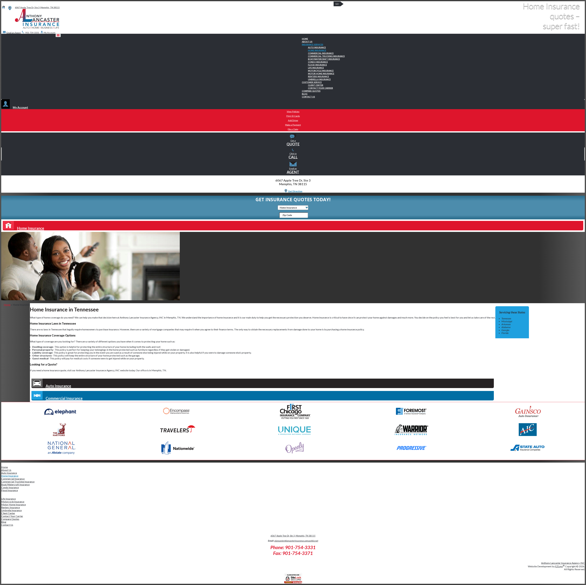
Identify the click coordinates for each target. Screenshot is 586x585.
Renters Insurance (318, 76)
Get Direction (295, 191)
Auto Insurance (317, 47)
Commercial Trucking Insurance (326, 56)
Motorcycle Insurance (321, 70)
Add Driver (293, 120)
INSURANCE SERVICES (312, 44)
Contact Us (308, 97)
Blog (304, 94)
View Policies (293, 111)
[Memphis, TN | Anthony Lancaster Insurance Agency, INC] (37, 28)
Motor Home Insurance (321, 73)
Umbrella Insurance (319, 79)
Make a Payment (293, 125)
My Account (20, 107)
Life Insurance (316, 68)
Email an (293, 170)
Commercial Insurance (321, 53)
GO (337, 4)
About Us (307, 41)
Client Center (315, 85)
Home (305, 39)
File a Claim (293, 129)
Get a (293, 142)
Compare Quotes (311, 91)
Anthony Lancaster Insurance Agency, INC (563, 562)
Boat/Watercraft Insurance (324, 59)
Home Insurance (317, 50)
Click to (293, 155)
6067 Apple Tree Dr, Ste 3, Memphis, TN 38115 (293, 535)
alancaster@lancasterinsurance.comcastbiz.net (296, 540)
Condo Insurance (318, 62)
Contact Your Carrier (320, 88)
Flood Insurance (317, 65)
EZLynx (559, 566)
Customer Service (312, 82)
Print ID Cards (293, 116)
